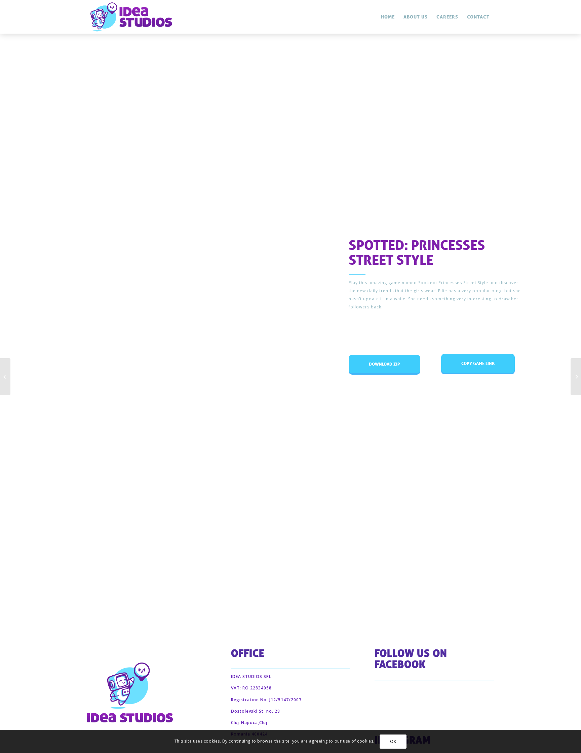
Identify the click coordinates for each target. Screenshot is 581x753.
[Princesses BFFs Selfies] (5, 376)
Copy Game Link (479, 360)
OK (393, 741)
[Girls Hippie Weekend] (576, 376)
